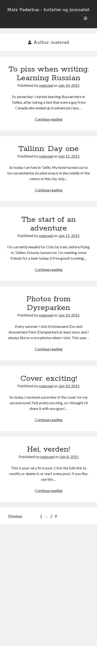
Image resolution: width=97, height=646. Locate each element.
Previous (15, 516)
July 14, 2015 (69, 85)
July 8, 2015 (69, 456)
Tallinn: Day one (48, 149)
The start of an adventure (48, 224)
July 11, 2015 (69, 235)
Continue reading (48, 119)
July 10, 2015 (69, 315)
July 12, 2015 (69, 156)
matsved (46, 85)
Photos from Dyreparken (48, 303)
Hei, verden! (48, 449)
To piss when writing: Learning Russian (48, 73)
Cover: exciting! (48, 379)
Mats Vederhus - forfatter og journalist (48, 10)
